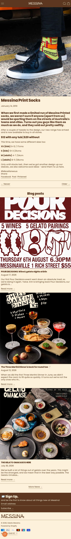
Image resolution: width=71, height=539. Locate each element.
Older (64, 184)
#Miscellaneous (9, 171)
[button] (64, 3)
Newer (7, 184)
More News (34, 487)
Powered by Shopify (9, 526)
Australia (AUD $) (8, 533)
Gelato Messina (13, 523)
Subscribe (6, 508)
